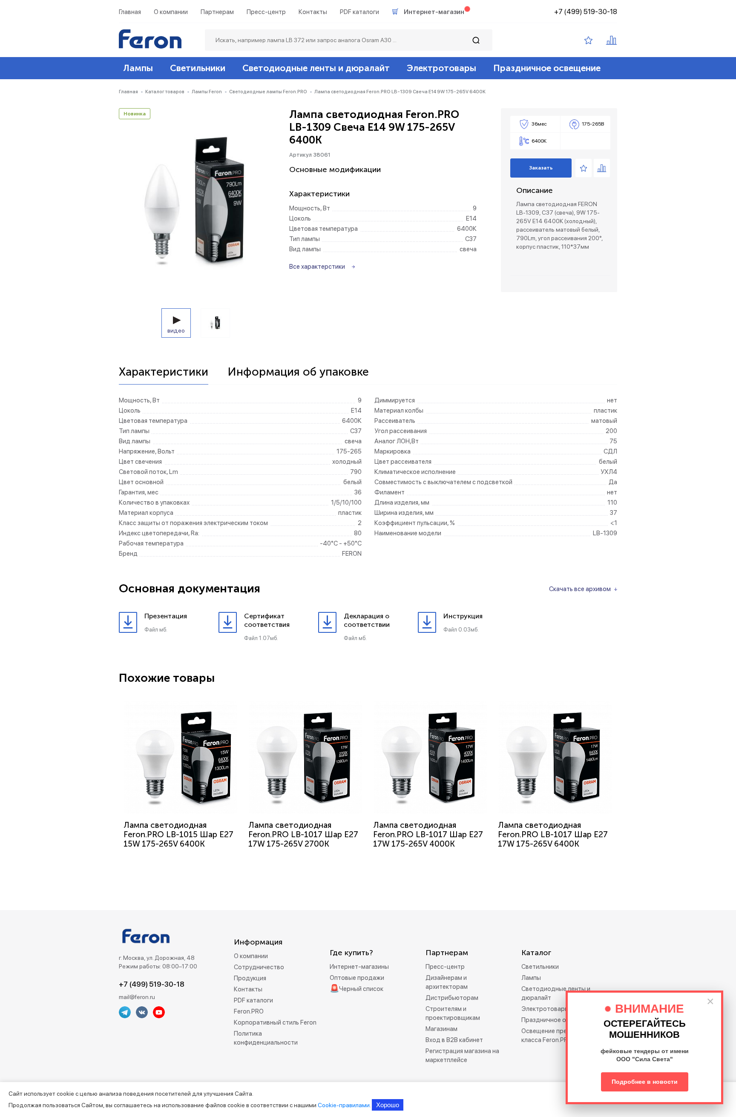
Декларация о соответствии (367, 620)
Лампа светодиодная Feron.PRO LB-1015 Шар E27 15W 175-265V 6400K (178, 834)
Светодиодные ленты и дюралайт (316, 68)
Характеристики (163, 372)
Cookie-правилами (344, 1105)
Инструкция (463, 616)
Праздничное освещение (547, 68)
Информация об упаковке (298, 372)
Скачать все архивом (580, 589)
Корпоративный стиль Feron (275, 1022)
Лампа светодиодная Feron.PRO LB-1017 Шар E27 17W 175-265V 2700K (303, 834)
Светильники (197, 68)
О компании (171, 12)
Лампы (138, 68)
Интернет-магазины (359, 967)
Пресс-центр (266, 12)
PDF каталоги (359, 12)
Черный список (361, 989)
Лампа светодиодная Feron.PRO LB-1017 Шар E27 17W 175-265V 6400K (553, 834)
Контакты (313, 12)
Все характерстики (317, 266)
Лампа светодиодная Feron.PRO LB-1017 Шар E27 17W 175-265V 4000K (428, 834)
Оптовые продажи (357, 978)
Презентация (165, 616)
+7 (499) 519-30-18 (585, 11)
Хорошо (387, 1104)
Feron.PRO (249, 1011)
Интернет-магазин (434, 12)
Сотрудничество (259, 967)
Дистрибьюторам (452, 998)
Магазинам (441, 1029)
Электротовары (441, 68)
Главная (130, 12)
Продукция (250, 978)
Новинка (135, 114)
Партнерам (217, 12)
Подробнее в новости (645, 1081)
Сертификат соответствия (267, 620)
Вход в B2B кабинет (454, 1040)
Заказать (541, 168)
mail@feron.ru (137, 997)
